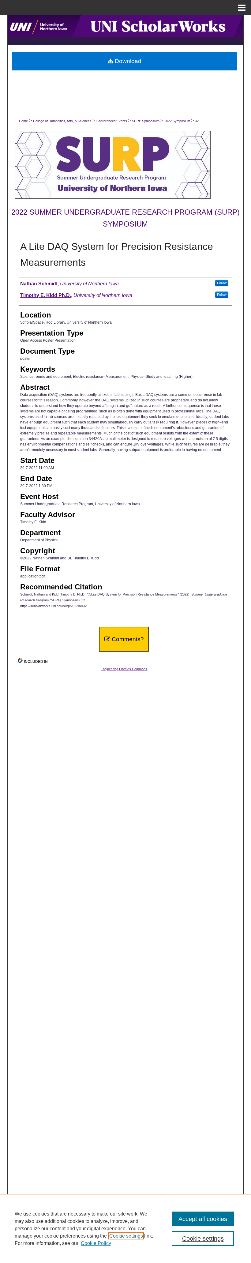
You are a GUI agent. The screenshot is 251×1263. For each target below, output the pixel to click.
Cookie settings (126, 1236)
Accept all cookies (202, 1219)
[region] (125, 1228)
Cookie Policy (96, 1243)
